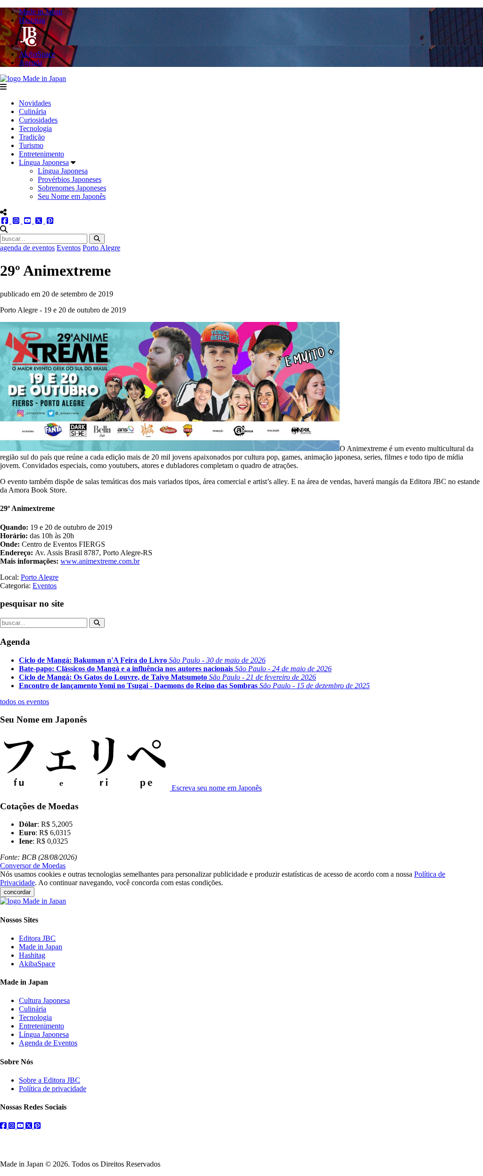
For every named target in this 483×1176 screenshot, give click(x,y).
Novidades (35, 103)
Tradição (32, 137)
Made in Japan (40, 947)
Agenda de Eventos (48, 1043)
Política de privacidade (52, 1089)
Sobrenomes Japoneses (72, 188)
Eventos (69, 248)
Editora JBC (37, 938)
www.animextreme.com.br (100, 561)
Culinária (32, 111)
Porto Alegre (101, 248)
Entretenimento (41, 154)
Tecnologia (35, 128)
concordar (17, 892)
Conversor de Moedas (33, 866)
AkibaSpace (37, 964)
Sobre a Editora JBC (49, 1080)
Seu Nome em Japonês (72, 196)
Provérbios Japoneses (69, 179)
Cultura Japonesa (44, 1000)
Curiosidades (38, 120)
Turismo (31, 145)
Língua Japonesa (44, 162)
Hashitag (32, 955)
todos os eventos (24, 702)
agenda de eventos (27, 248)
